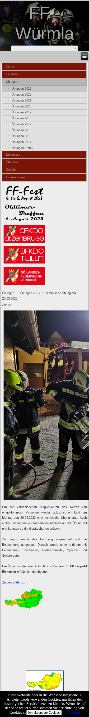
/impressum (71, 712)
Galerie (11, 169)
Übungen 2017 (21, 124)
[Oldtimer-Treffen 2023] (24, 221)
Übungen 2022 (21, 94)
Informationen (15, 177)
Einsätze (12, 74)
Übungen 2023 (21, 88)
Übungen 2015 (21, 136)
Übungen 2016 (21, 130)
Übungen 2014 (21, 142)
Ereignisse (13, 154)
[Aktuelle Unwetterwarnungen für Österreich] (24, 608)
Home (10, 66)
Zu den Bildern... (13, 582)
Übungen (12, 81)
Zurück (7, 305)
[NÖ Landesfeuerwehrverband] (24, 284)
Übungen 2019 (21, 112)
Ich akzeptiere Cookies (44, 712)
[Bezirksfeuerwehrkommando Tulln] (24, 263)
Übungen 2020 (21, 106)
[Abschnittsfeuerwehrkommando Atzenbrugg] (24, 242)
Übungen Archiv (22, 148)
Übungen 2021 (21, 100)
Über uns (12, 162)
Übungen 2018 (21, 118)
